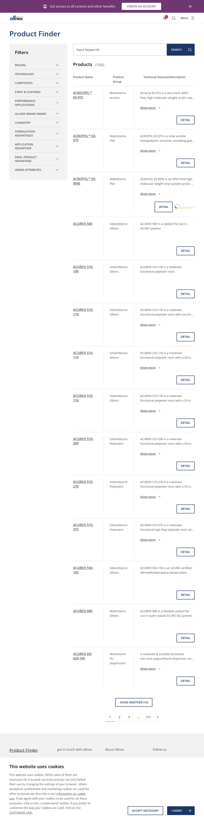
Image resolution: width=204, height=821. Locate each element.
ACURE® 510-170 (83, 312)
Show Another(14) (134, 702)
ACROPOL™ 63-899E (84, 181)
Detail (185, 120)
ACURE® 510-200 (83, 441)
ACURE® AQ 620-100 (82, 656)
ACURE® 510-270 (83, 484)
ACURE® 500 (82, 224)
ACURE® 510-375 (83, 527)
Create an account (141, 6)
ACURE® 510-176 (83, 398)
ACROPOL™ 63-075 (84, 138)
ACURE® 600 (82, 611)
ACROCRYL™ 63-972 (82, 95)
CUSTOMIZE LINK (20, 812)
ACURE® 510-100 (83, 269)
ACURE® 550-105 (83, 570)
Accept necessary (145, 810)
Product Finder (23, 750)
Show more (148, 108)
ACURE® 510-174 (83, 355)
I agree (177, 810)
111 (148, 717)
